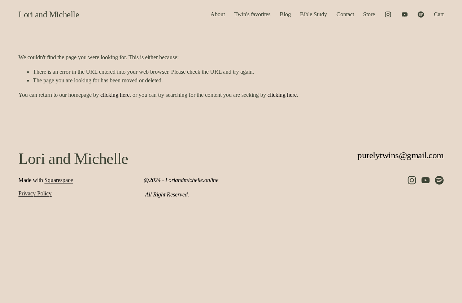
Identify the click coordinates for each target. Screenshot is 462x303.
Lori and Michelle (48, 14)
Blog (285, 14)
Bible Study (313, 14)
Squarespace (58, 180)
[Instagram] (388, 14)
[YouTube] (404, 14)
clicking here (115, 95)
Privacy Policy (35, 193)
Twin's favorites (252, 14)
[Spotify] (420, 14)
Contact (345, 14)
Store (369, 14)
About (217, 14)
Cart (439, 14)
